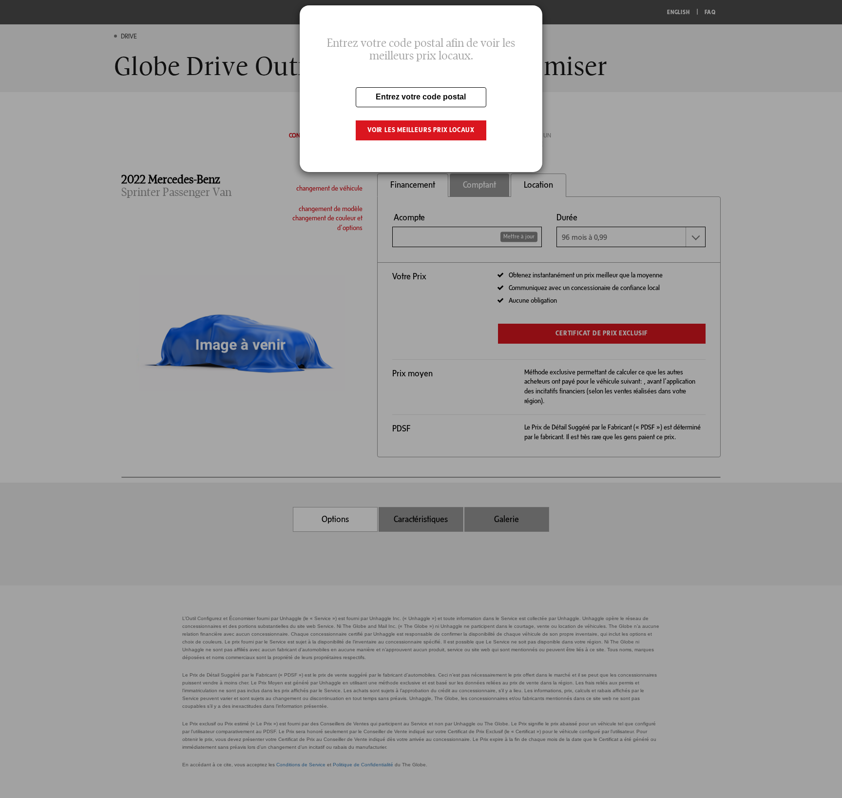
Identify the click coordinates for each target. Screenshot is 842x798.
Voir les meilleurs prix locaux (421, 130)
